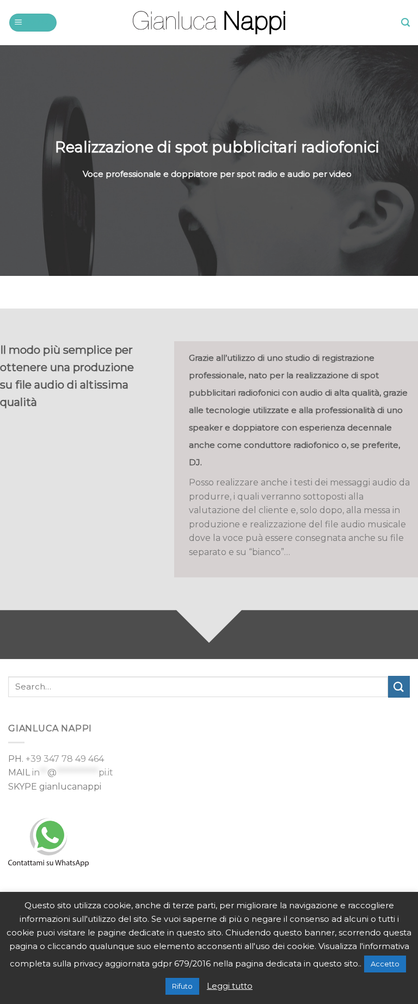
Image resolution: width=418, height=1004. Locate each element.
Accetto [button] (385, 963)
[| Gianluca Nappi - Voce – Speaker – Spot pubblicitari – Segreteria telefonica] (209, 22)
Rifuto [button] (182, 986)
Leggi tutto (230, 986)
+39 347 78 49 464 (65, 759)
